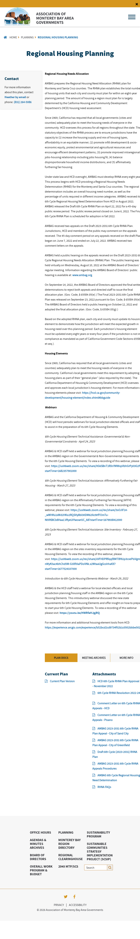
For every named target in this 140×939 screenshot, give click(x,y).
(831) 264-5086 (23, 102)
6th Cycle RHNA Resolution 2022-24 (119, 693)
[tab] (61, 657)
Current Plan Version (62, 681)
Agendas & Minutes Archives (38, 843)
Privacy (59, 905)
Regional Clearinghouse (70, 857)
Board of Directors (38, 857)
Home (13, 37)
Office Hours (40, 832)
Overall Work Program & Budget (41, 870)
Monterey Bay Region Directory (69, 843)
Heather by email (15, 97)
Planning (27, 37)
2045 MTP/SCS (68, 866)
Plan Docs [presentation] (61, 658)
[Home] (39, 25)
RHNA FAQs (104, 787)
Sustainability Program (98, 834)
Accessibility (77, 905)
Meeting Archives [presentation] (94, 657)
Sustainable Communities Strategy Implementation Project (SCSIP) (100, 851)
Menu (131, 17)
